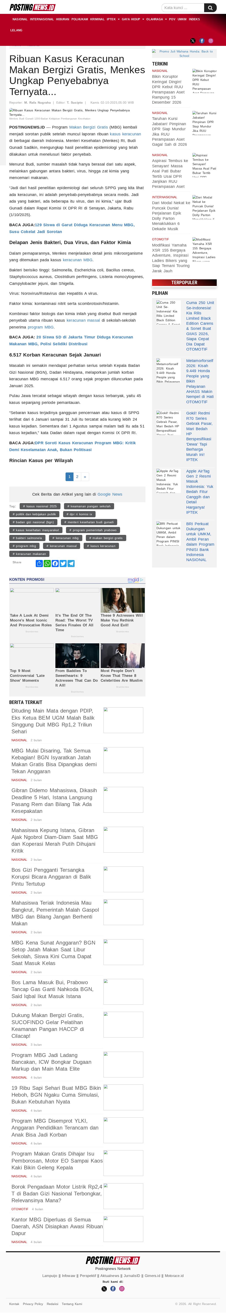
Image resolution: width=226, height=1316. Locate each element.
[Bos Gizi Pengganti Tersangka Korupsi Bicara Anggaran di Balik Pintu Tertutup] (123, 879)
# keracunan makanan (29, 554)
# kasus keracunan (101, 546)
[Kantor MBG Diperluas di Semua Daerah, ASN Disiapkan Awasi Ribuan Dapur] (123, 1229)
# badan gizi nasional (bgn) (33, 522)
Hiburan (62, 19)
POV (172, 19)
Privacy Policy (33, 1304)
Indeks (194, 19)
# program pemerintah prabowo (93, 530)
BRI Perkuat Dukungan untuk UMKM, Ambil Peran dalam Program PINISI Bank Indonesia (200, 539)
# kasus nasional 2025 (40, 506)
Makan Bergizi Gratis (88, 127)
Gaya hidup (131, 19)
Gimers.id (152, 1276)
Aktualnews (109, 1276)
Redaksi (52, 1304)
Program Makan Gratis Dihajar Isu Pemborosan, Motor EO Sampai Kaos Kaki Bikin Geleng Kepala (57, 1160)
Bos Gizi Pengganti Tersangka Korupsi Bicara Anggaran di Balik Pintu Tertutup (51, 877)
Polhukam (80, 19)
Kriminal (97, 19)
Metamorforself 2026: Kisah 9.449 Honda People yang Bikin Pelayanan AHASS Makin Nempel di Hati (200, 378)
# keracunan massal (62, 546)
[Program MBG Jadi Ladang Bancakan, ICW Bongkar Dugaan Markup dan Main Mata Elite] (123, 1064)
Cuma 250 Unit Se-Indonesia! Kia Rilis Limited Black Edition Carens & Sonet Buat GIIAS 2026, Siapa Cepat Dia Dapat (200, 323)
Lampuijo (49, 1276)
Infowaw (68, 1276)
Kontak (14, 1304)
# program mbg (24, 546)
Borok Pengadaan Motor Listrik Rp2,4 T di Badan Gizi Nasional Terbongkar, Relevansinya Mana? (56, 1193)
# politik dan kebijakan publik (34, 514)
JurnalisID (132, 1276)
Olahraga (154, 19)
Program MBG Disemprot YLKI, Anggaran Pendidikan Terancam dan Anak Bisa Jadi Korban (55, 1127)
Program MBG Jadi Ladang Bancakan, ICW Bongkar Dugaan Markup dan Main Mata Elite (51, 1062)
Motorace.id (174, 1276)
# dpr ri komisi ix (79, 514)
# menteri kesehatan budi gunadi (89, 522)
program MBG (41, 327)
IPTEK (111, 19)
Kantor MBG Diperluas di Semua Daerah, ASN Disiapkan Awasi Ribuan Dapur (57, 1226)
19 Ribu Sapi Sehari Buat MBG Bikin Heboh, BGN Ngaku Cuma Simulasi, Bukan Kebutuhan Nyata (56, 1095)
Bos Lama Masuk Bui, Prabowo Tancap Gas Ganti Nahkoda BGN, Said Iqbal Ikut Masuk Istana (52, 989)
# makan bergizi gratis (106, 538)
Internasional (42, 19)
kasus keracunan (125, 134)
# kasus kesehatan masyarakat (36, 530)
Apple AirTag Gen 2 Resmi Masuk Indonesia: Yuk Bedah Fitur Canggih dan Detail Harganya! (199, 489)
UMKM (182, 19)
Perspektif (88, 1276)
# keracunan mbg (66, 538)
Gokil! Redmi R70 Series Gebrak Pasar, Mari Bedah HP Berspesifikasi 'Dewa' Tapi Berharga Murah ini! (199, 434)
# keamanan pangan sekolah (89, 506)
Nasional (20, 19)
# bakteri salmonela (27, 538)
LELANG (16, 30)
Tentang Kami (72, 1304)
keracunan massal (83, 320)
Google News (110, 494)
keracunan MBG (78, 260)
